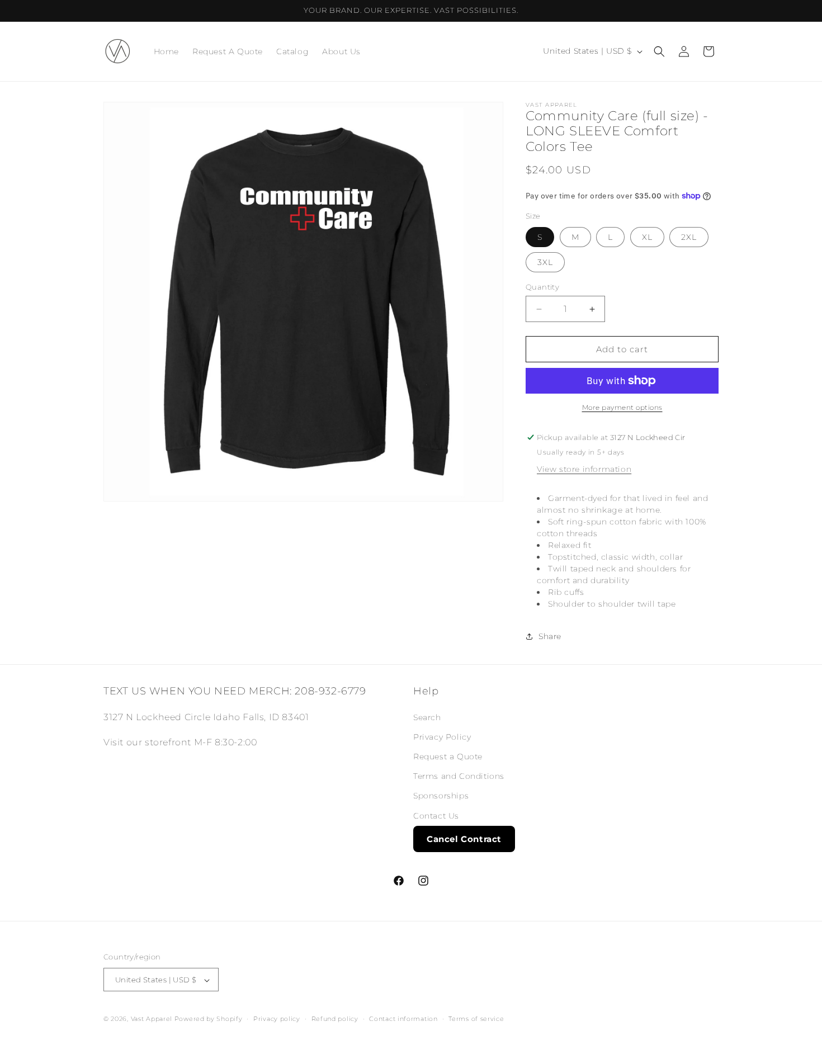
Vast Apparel (151, 1019)
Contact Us (436, 815)
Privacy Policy (442, 736)
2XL (689, 237)
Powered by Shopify (208, 1019)
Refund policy (334, 1019)
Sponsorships (441, 796)
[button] (659, 51)
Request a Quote (448, 756)
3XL (545, 262)
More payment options (622, 407)
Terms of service (476, 1019)
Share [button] (549, 636)
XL (647, 237)
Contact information (403, 1019)
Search (427, 717)
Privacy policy (276, 1019)
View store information (584, 469)
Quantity (542, 286)
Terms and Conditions (458, 776)
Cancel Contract (464, 838)
